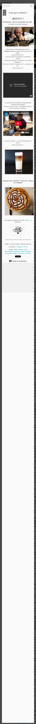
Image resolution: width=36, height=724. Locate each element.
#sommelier (8, 253)
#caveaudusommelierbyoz (12, 251)
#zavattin (28, 253)
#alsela (16, 249)
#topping (15, 253)
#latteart (28, 251)
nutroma (26, 220)
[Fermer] (31, 5)
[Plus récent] (4, 5)
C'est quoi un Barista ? (18, 12)
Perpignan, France (22, 247)
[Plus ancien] (8, 5)
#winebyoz (22, 253)
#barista (21, 249)
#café (25, 249)
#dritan (23, 251)
